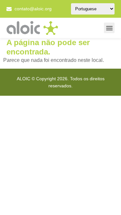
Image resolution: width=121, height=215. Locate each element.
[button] (109, 28)
